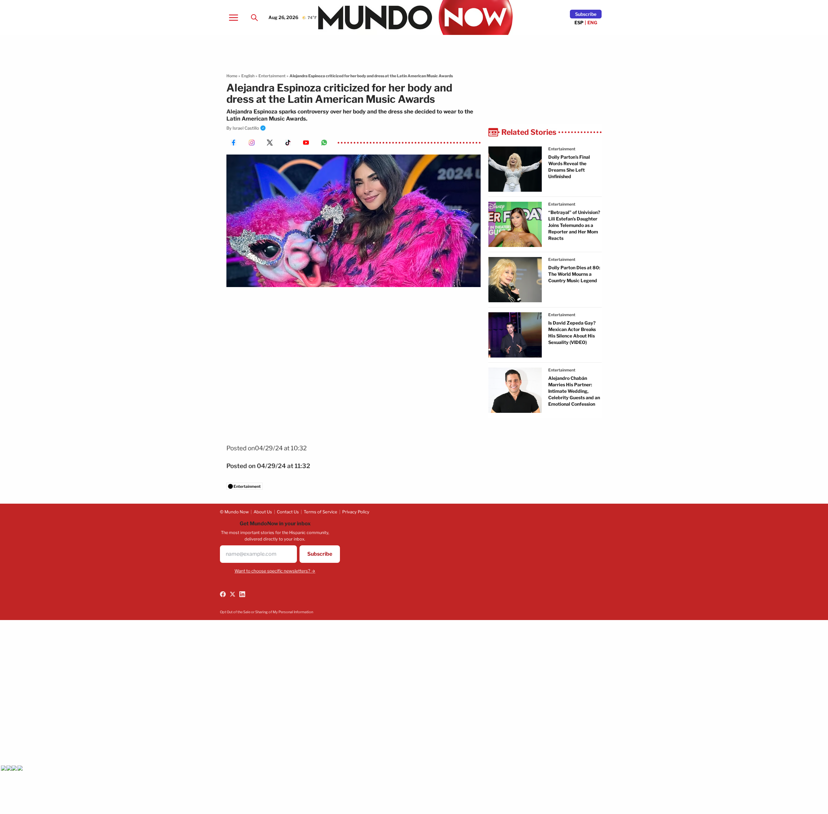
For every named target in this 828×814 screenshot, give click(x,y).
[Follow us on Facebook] (223, 594)
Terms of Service (320, 511)
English (248, 75)
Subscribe (585, 14)
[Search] (254, 17)
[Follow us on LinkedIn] (242, 594)
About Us (263, 511)
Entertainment (272, 75)
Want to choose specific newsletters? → (274, 570)
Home (231, 75)
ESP (578, 22)
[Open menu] (233, 17)
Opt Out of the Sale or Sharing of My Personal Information (266, 612)
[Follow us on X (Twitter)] (232, 594)
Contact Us (288, 511)
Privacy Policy (355, 511)
